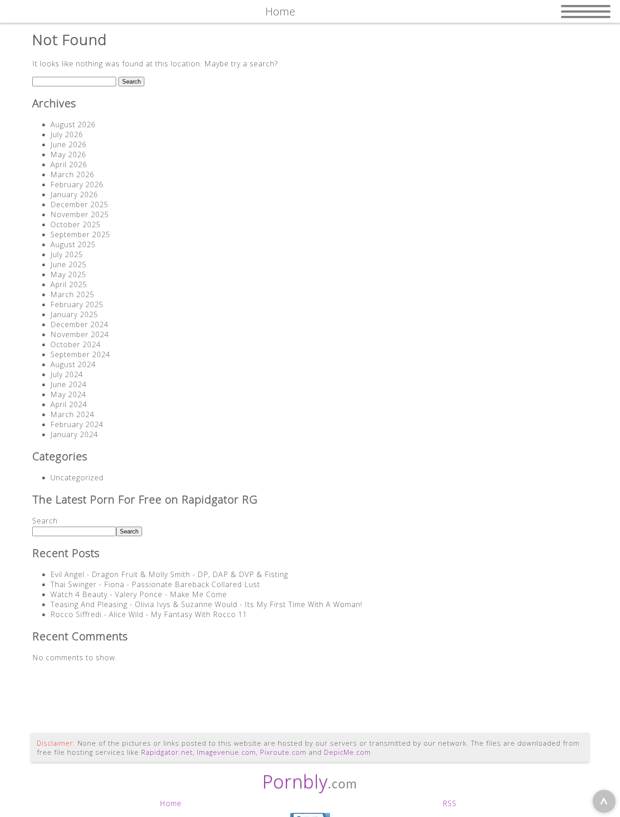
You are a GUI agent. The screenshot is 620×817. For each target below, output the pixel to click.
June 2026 (68, 144)
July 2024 (66, 374)
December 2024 (79, 324)
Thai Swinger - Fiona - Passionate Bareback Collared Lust (155, 584)
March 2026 (72, 174)
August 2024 (73, 364)
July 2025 (66, 254)
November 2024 (79, 334)
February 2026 (76, 184)
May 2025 (68, 274)
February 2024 (76, 424)
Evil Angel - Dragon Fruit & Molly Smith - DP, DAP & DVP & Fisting (169, 574)
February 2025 (76, 304)
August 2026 (73, 125)
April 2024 (68, 404)
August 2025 (73, 244)
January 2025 (74, 314)
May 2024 (68, 394)
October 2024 (75, 344)
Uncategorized (76, 478)
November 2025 (79, 214)
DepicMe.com (347, 752)
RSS (450, 803)
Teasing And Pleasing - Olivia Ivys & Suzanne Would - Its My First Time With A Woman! (206, 604)
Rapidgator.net (167, 752)
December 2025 (79, 204)
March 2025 (72, 294)
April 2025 (68, 284)
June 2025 (68, 264)
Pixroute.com (283, 752)
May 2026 (68, 154)
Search (45, 521)
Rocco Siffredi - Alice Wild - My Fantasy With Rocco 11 (148, 614)
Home (171, 803)
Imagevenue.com (226, 752)
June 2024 (68, 384)
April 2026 (68, 164)
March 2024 (72, 414)
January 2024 (74, 434)
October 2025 (75, 224)
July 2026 (66, 134)
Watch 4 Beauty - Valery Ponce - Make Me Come (138, 594)
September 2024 (80, 354)
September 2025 (80, 234)
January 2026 (74, 194)
